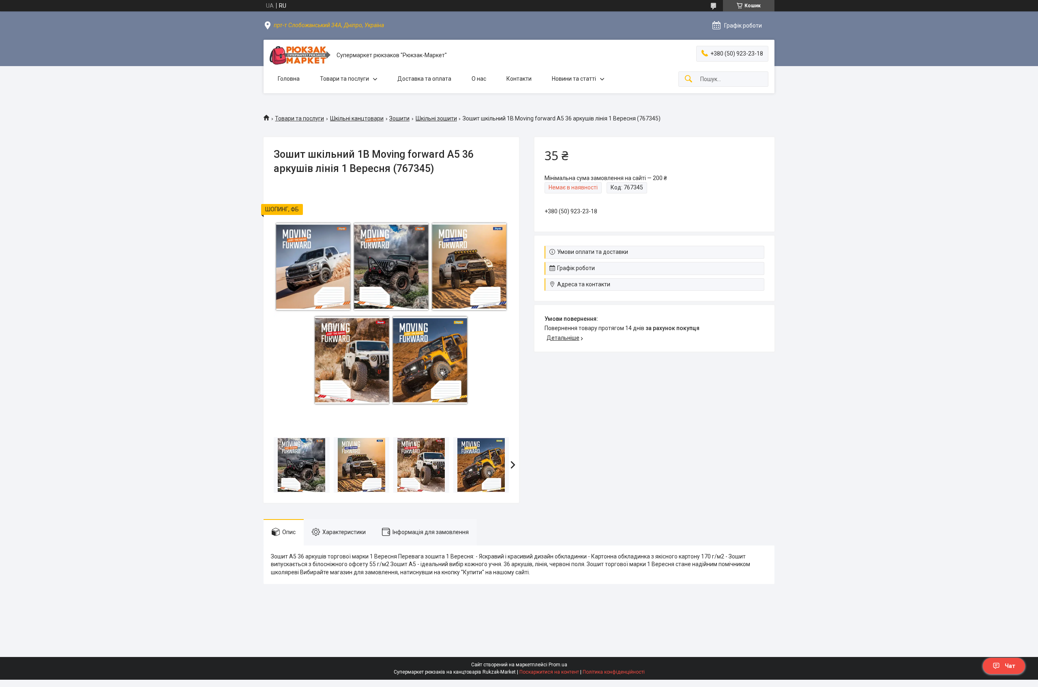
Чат (1010, 666)
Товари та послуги (344, 78)
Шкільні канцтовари (357, 118)
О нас (479, 78)
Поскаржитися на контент (549, 672)
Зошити (399, 118)
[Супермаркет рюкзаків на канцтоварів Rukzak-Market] (300, 55)
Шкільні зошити (436, 118)
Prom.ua (558, 665)
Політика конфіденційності (614, 672)
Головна (289, 78)
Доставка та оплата (424, 78)
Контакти (519, 78)
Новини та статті (574, 78)
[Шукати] (688, 79)
